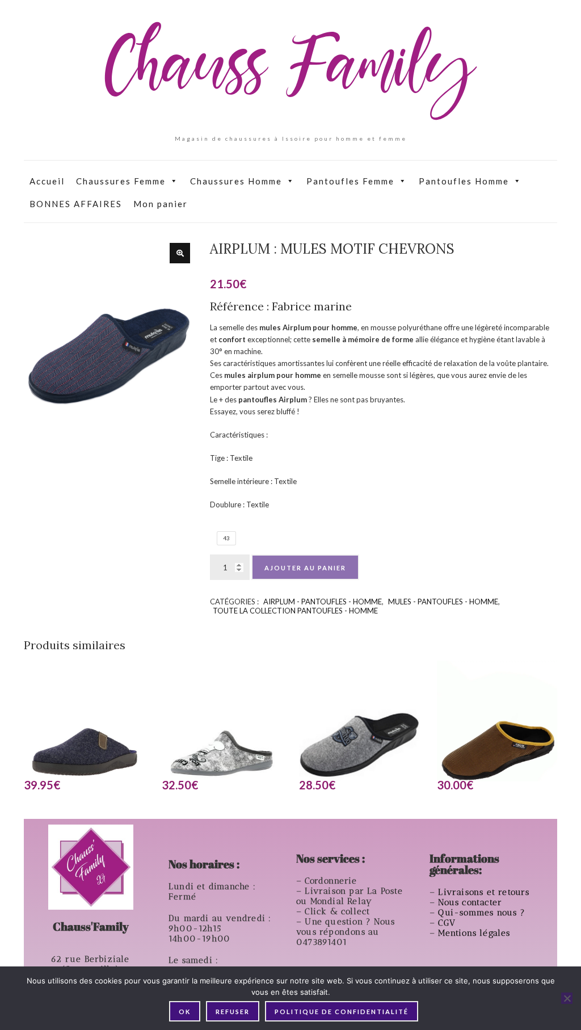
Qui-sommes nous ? (481, 912)
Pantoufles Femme (350, 181)
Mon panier (160, 204)
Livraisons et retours (485, 892)
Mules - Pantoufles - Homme (443, 601)
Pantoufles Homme (464, 181)
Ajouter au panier (305, 567)
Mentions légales (475, 933)
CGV (448, 923)
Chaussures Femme (121, 181)
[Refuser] (566, 998)
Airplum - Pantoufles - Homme (322, 601)
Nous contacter (471, 902)
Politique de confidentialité (342, 1011)
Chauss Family (290, 71)
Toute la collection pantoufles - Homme (295, 610)
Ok (185, 1011)
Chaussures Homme (236, 181)
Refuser (233, 1011)
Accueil (47, 181)
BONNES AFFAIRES (76, 204)
